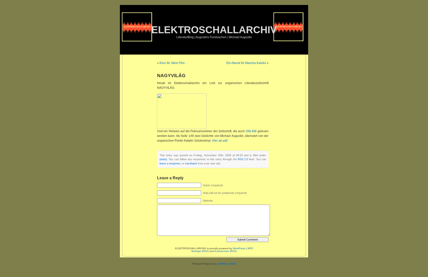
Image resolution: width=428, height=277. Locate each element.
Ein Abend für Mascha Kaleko (246, 63)
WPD (250, 248)
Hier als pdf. (220, 140)
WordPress (239, 248)
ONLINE (252, 131)
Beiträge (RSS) (200, 251)
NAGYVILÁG (171, 75)
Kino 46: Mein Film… (173, 63)
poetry (163, 159)
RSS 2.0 (243, 159)
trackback (191, 163)
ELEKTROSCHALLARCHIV (214, 29)
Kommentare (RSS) (225, 251)
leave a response (170, 163)
